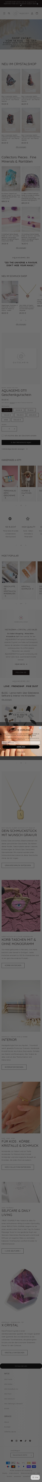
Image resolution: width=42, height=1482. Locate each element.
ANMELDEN (21, 747)
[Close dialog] (40, 728)
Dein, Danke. (21, 752)
